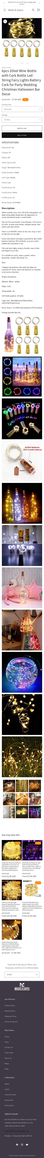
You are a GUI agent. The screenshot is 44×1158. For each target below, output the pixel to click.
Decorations (9, 1105)
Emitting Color (6, 105)
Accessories (9, 1100)
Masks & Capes (18, 1155)
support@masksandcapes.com (17, 1131)
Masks (7, 1084)
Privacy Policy (10, 1005)
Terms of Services (11, 1022)
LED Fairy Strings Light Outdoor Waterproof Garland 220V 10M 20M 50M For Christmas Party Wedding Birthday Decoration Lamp (11, 906)
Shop (7, 1042)
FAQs (6, 1069)
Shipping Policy (10, 1016)
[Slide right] (27, 63)
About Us (8, 1058)
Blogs (7, 1063)
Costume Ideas (10, 1095)
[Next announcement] (39, 3)
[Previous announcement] (4, 3)
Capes (7, 1089)
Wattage (4, 115)
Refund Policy (10, 1011)
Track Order (9, 1053)
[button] (4, 10)
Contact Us (9, 1047)
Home (7, 1037)
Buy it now (22, 135)
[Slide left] (16, 63)
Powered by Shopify (29, 1155)
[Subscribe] (36, 974)
